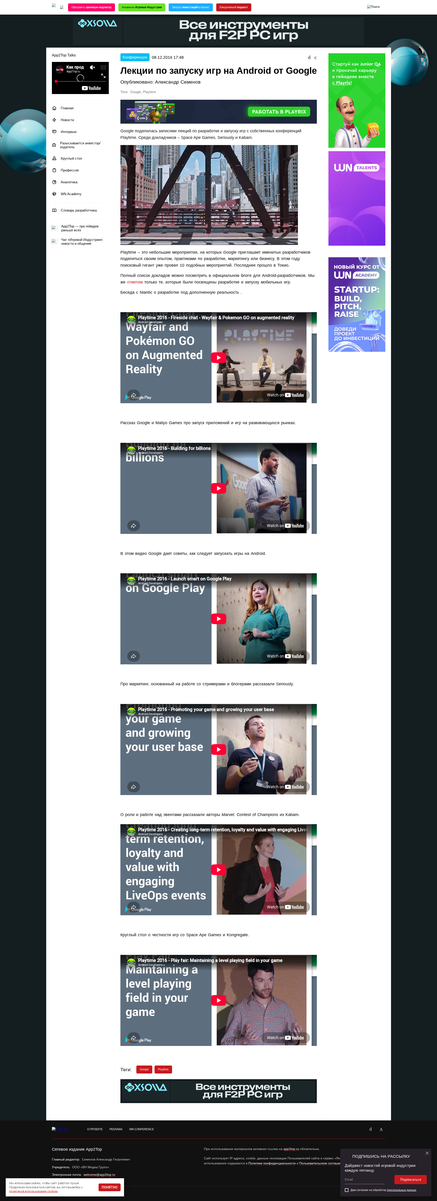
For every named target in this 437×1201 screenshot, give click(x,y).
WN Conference (141, 1129)
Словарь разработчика (79, 210)
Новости (67, 120)
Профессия (70, 170)
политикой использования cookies (33, 1191)
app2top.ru (291, 1149)
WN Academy (71, 194)
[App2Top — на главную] (64, 1129)
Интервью (68, 132)
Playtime (149, 92)
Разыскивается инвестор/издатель (80, 145)
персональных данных (401, 1190)
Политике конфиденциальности (272, 1163)
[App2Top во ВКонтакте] (371, 1129)
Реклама (115, 1129)
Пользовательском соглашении (322, 1163)
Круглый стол (71, 158)
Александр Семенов (178, 81)
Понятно (109, 1187)
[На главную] (54, 7)
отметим (135, 282)
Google (135, 92)
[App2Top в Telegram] (381, 1129)
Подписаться (410, 1179)
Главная (67, 108)
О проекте (95, 1129)
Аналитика (69, 182)
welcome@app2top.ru (99, 1174)
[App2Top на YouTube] (360, 1129)
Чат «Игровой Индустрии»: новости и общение (82, 241)
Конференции (135, 57)
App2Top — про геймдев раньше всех (80, 228)
